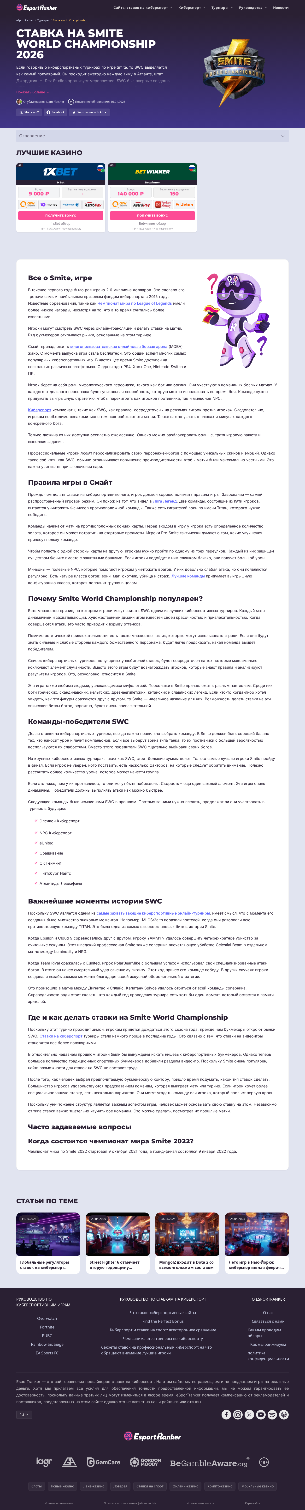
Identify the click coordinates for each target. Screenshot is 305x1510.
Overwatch (47, 1318)
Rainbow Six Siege (47, 1344)
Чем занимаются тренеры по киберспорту (163, 1338)
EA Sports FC (47, 1353)
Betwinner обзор (152, 223)
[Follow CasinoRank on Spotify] (272, 1414)
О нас (268, 1312)
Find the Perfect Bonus (163, 1321)
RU (21, 1414)
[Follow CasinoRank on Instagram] (238, 1414)
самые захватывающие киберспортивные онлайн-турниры (153, 913)
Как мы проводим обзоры (264, 1332)
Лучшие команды (188, 576)
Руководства (251, 7)
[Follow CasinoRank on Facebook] (226, 1414)
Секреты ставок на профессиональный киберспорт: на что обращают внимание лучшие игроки (156, 1350)
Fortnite (47, 1327)
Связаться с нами (268, 1321)
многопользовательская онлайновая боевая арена (118, 346)
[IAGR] (44, 1462)
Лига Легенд (165, 501)
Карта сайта (252, 1503)
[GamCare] (103, 1462)
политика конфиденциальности (268, 1355)
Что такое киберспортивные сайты (163, 1312)
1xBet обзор (60, 223)
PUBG (47, 1335)
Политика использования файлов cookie (130, 1503)
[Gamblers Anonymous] (69, 1462)
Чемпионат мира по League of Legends (135, 303)
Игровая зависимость (200, 1503)
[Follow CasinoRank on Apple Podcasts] (284, 1414)
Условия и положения (59, 1503)
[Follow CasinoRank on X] (249, 1414)
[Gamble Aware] (210, 1462)
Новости (281, 7)
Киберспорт (189, 7)
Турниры (220, 7)
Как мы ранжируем (268, 1344)
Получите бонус (60, 215)
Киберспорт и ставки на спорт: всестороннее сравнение (163, 1330)
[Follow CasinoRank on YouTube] (261, 1414)
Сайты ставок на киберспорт (140, 7)
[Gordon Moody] (145, 1462)
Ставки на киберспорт (61, 1036)
